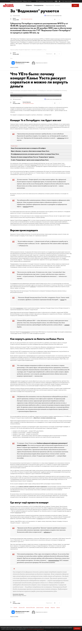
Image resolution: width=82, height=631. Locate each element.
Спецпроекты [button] (39, 5)
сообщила (33, 286)
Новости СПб (21, 607)
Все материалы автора (26, 19)
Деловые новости (39, 607)
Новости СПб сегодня (30, 607)
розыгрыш (34, 164)
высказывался (26, 332)
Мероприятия (49, 5)
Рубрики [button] (29, 5)
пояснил (25, 220)
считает (66, 325)
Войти (75, 5)
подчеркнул (47, 532)
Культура (47, 607)
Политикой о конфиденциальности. (35, 629)
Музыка (58, 607)
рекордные (18, 512)
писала (62, 300)
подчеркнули (60, 138)
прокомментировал (53, 560)
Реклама (57, 5)
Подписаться (41, 1)
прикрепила (19, 308)
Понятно (77, 628)
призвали (25, 207)
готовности (40, 518)
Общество (53, 607)
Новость (15, 607)
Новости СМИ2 (14, 67)
